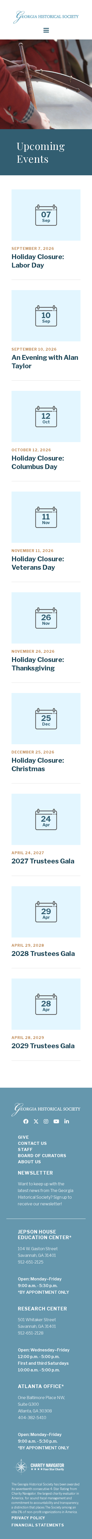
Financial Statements (38, 1525)
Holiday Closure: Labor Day (38, 261)
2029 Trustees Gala (43, 1046)
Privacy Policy (28, 1518)
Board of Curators (42, 1155)
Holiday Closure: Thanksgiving (38, 664)
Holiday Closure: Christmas (38, 764)
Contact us (32, 1143)
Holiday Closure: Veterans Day (38, 563)
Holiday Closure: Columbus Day (38, 462)
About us (29, 1161)
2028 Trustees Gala (43, 953)
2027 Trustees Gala (43, 861)
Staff (25, 1149)
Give (23, 1137)
